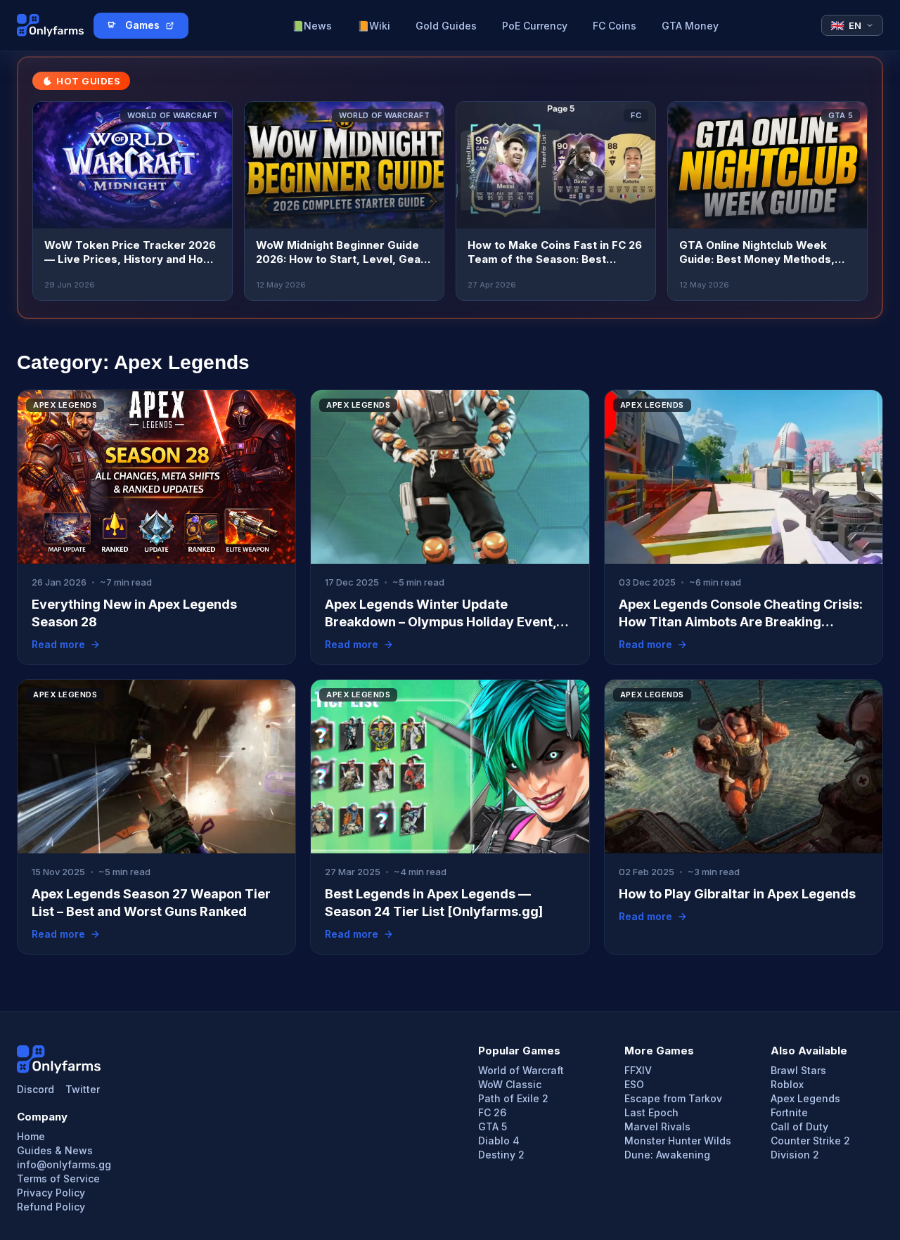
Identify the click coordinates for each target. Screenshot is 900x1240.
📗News (312, 26)
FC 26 (492, 1113)
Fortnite (789, 1113)
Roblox (787, 1085)
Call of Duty (799, 1127)
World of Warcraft (521, 1071)
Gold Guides (446, 26)
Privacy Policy (51, 1193)
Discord (35, 1089)
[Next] (848, 201)
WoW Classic (509, 1085)
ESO (634, 1085)
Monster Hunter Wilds (677, 1141)
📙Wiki (373, 26)
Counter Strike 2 (810, 1141)
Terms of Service (58, 1179)
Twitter (82, 1089)
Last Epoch (651, 1113)
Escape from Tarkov (673, 1099)
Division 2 (795, 1155)
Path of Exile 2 (513, 1099)
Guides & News (55, 1151)
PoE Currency (534, 26)
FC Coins (614, 26)
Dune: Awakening (667, 1155)
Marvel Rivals (657, 1127)
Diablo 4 (499, 1141)
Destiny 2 (501, 1155)
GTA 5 (492, 1127)
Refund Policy (51, 1207)
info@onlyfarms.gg (64, 1165)
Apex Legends (805, 1099)
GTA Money (690, 26)
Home (31, 1137)
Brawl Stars (798, 1071)
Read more (58, 644)
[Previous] (52, 201)
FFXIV (638, 1071)
